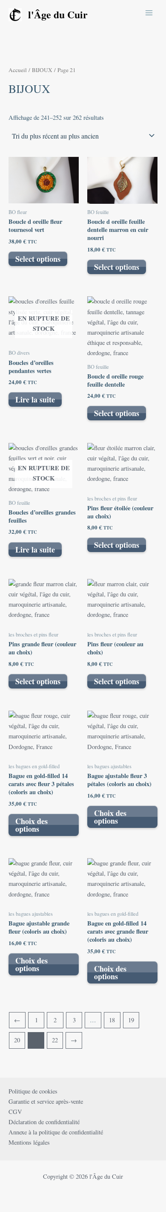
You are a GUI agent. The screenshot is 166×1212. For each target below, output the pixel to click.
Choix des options (31, 825)
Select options (37, 258)
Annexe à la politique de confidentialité (56, 1132)
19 (131, 1020)
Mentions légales (29, 1142)
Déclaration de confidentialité (44, 1122)
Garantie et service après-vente (46, 1101)
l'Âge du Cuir (58, 14)
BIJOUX (42, 70)
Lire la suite (35, 399)
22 (55, 1040)
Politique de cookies (33, 1091)
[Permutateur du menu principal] (148, 12)
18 (112, 1020)
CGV (15, 1112)
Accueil (18, 70)
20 (17, 1040)
